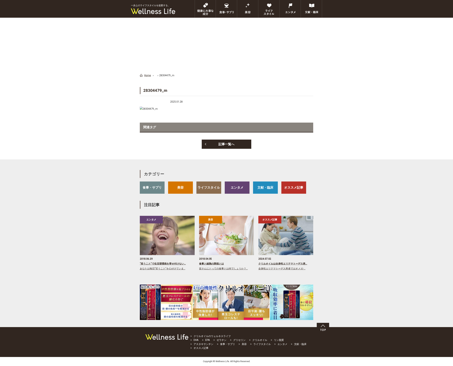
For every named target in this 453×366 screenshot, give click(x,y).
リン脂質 (279, 340)
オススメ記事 (293, 187)
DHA (196, 340)
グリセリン (239, 340)
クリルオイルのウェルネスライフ (212, 336)
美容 (180, 187)
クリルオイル (259, 340)
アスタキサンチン (203, 344)
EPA (207, 340)
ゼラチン (221, 340)
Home (147, 75)
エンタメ (237, 187)
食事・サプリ (152, 187)
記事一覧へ (226, 144)
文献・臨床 (265, 187)
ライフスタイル (209, 187)
